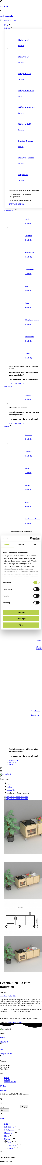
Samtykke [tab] (7, 544)
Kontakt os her (14, 760)
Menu (2, 1118)
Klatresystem (29, 252)
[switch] (36, 589)
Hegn (27, 303)
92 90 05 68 (4, 6)
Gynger (27, 219)
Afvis (21, 625)
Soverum (27, 485)
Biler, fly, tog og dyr (32, 320)
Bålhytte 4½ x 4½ (26, 90)
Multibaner (28, 395)
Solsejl (27, 286)
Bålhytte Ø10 (24, 73)
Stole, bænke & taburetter (32, 519)
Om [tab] (34, 544)
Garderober (28, 435)
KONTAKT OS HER (16, 204)
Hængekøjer (29, 269)
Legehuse (28, 236)
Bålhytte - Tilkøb (26, 157)
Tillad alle (21, 612)
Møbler (19, 1022)
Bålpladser (23, 174)
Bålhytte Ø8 (24, 57)
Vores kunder (36, 711)
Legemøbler (28, 451)
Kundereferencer (36, 715)
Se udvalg (28, 223)
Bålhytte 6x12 (24, 124)
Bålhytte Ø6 (24, 40)
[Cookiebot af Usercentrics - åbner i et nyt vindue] (30, 538)
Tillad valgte (21, 619)
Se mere (21, 46)
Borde (27, 502)
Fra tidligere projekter (39, 647)
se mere (20, 147)
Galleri (38, 641)
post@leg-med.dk (6, 16)
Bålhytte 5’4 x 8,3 (26, 107)
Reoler (27, 468)
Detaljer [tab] (21, 544)
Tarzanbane (29, 337)
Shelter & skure (25, 141)
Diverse (27, 353)
